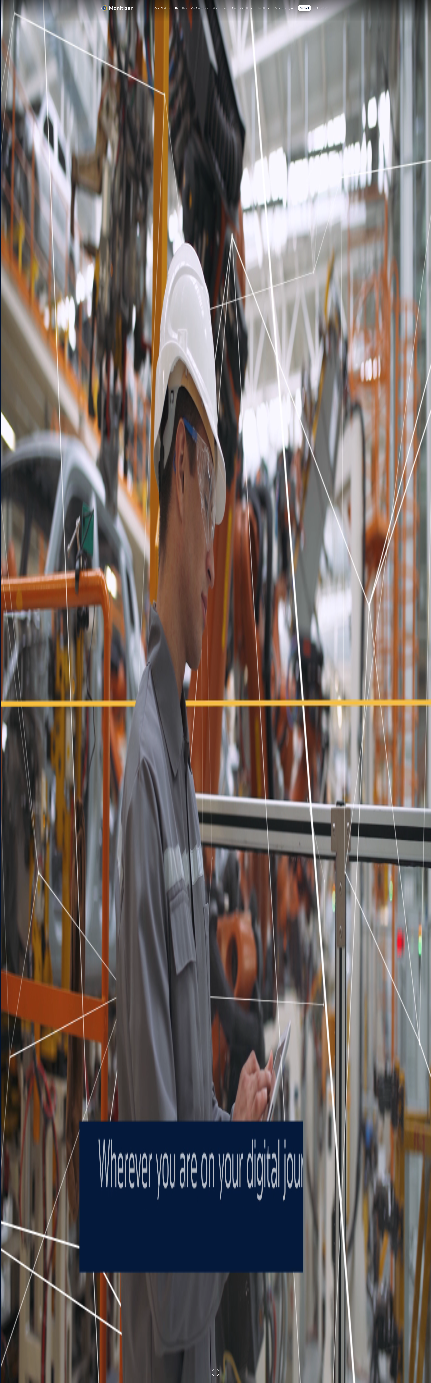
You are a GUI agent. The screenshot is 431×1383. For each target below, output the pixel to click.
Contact (304, 8)
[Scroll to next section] (215, 1372)
